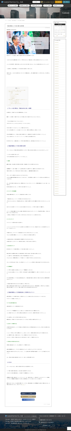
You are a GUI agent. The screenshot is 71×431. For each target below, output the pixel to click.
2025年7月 (57, 68)
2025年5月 (57, 73)
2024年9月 (57, 90)
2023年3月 (57, 128)
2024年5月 (57, 100)
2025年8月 (57, 66)
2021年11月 (57, 167)
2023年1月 (56, 133)
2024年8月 (57, 92)
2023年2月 (57, 131)
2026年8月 (57, 42)
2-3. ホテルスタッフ (13, 95)
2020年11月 (57, 176)
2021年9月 (56, 169)
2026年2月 (57, 52)
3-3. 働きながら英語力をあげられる (15, 103)
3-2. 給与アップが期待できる (14, 102)
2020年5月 (57, 191)
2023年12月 (57, 109)
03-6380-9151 (48, 2)
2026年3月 (57, 49)
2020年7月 (57, 186)
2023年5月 (57, 124)
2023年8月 (57, 116)
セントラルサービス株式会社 (30, 416)
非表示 (18, 88)
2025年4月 (57, 76)
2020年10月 (57, 179)
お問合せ (67, 2)
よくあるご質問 (47, 5)
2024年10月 (57, 88)
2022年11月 (57, 138)
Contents (9, 20)
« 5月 (57, 35)
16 (61, 30)
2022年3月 (57, 157)
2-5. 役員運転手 (12, 98)
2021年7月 (56, 174)
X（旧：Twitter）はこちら (28, 399)
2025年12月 (57, 56)
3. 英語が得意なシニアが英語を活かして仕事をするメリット (17, 99)
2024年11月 (57, 85)
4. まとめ (9, 104)
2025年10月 (57, 61)
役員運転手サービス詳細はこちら (28, 393)
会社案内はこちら (47, 425)
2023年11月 (57, 112)
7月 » (64, 35)
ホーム (6, 20)
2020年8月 (57, 184)
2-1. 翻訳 (11, 92)
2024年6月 (57, 97)
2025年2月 (57, 80)
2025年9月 (57, 64)
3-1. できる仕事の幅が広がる (14, 100)
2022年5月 (57, 152)
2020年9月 (57, 181)
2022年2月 (57, 160)
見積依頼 (59, 2)
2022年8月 (57, 145)
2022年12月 (57, 136)
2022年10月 (57, 140)
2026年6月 (57, 44)
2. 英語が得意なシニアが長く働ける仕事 (14, 91)
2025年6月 (57, 71)
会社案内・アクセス (58, 5)
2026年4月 (57, 47)
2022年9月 (57, 143)
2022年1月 (56, 162)
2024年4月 (57, 102)
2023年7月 (57, 119)
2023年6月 (57, 121)
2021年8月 (56, 172)
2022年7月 (57, 148)
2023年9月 (57, 114)
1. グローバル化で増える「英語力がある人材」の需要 (16, 90)
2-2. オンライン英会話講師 (14, 94)
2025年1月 (56, 83)
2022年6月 (57, 150)
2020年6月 (57, 188)
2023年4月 (57, 126)
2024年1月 (56, 107)
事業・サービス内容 (12, 5)
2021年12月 (57, 164)
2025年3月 (57, 78)
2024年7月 (57, 95)
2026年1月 (56, 54)
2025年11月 (57, 59)
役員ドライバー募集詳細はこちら (28, 396)
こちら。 (23, 384)
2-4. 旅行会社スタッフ (13, 96)
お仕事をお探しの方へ (35, 5)
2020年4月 (57, 193)
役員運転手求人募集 (24, 5)
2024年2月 (57, 104)
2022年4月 (57, 155)
